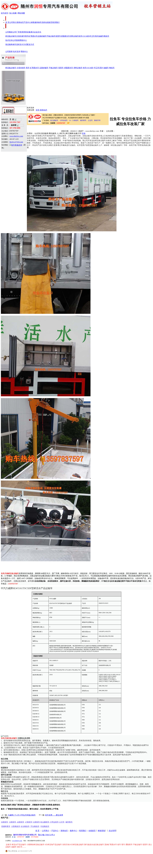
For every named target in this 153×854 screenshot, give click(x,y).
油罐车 (101, 36)
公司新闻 (16, 40)
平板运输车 (51, 36)
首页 (37, 110)
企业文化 (37, 32)
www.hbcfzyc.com (16, 136)
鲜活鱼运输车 (10, 36)
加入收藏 (12, 13)
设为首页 (4, 13)
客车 (27, 36)
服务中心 (73, 831)
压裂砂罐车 (42, 36)
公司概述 (9, 32)
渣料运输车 (74, 36)
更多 (84, 133)
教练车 (106, 36)
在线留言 (48, 22)
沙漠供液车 (20, 36)
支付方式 (23, 44)
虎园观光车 (65, 36)
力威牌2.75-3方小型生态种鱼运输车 (22, 815)
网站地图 (21, 13)
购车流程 (41, 22)
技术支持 (9, 40)
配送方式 (30, 44)
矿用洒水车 (33, 36)
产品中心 (27, 22)
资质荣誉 (23, 32)
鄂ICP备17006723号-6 (46, 835)
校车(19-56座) (84, 36)
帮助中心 (23, 40)
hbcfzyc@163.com (16, 142)
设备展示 (30, 32)
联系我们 (56, 22)
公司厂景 (16, 32)
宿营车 (58, 36)
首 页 (7, 22)
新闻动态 (20, 22)
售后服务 (9, 44)
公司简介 (13, 22)
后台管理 (112, 831)
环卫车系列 (93, 36)
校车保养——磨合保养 (54, 815)
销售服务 (34, 22)
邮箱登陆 (101, 831)
